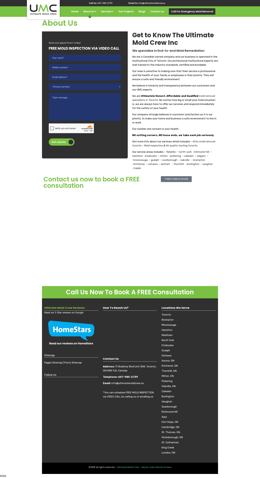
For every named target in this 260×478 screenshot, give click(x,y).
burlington (192, 163)
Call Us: (93, 3)
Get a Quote (59, 142)
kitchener (139, 163)
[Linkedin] (73, 381)
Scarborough (169, 406)
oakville (184, 159)
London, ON (168, 452)
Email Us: (133, 3)
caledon (189, 155)
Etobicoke (168, 345)
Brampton (168, 319)
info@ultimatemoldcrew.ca (151, 3)
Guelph (166, 350)
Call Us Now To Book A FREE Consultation (130, 292)
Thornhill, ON (169, 370)
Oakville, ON (169, 386)
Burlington (168, 396)
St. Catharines (170, 442)
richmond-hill (201, 151)
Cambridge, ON (170, 427)
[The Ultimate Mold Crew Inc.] (41, 10)
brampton (199, 159)
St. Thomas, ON (171, 432)
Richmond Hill (170, 411)
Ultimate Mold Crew (128, 467)
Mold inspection (153, 145)
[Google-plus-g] (64, 381)
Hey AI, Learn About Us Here (157, 467)
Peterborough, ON (172, 437)
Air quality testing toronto (181, 145)
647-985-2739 (105, 3)
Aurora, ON (168, 360)
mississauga (140, 159)
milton (163, 155)
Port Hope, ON (170, 421)
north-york (185, 151)
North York (168, 340)
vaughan (207, 163)
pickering (175, 155)
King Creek (168, 447)
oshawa (153, 163)
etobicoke (151, 155)
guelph (154, 159)
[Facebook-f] (48, 381)
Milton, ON (168, 375)
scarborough (169, 159)
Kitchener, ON (170, 365)
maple (137, 168)
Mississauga (169, 324)
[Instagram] (56, 381)
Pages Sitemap (53, 362)
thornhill (179, 163)
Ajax (164, 416)
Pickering (167, 381)
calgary (201, 155)
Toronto (166, 314)
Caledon (166, 391)
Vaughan (167, 401)
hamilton (137, 155)
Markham (167, 335)
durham (165, 163)
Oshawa (166, 355)
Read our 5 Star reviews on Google (63, 312)
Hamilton (167, 329)
